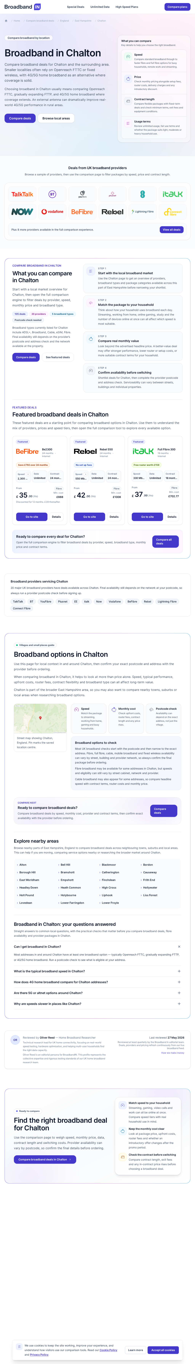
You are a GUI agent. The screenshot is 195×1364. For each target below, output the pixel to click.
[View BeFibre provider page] (82, 211)
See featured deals (58, 357)
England (64, 20)
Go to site (32, 516)
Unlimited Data (99, 6)
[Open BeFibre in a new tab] (27, 451)
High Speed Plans (127, 6)
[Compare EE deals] (143, 194)
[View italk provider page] (173, 194)
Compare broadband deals (40, 20)
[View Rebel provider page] (112, 211)
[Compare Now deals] (22, 211)
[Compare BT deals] (52, 194)
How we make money (172, 1052)
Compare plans (177, 6)
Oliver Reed (47, 1037)
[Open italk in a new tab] (143, 451)
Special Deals (75, 6)
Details (56, 516)
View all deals (172, 229)
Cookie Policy (108, 1350)
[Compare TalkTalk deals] (22, 194)
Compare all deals (164, 541)
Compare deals (20, 118)
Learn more (135, 1350)
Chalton (102, 20)
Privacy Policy (39, 1354)
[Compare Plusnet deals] (112, 194)
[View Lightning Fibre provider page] (143, 211)
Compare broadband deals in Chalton (42, 1159)
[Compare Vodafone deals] (52, 211)
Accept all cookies (163, 1350)
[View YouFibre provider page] (82, 194)
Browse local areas (56, 118)
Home (17, 20)
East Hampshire (83, 20)
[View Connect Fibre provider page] (173, 211)
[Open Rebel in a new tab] (85, 451)
